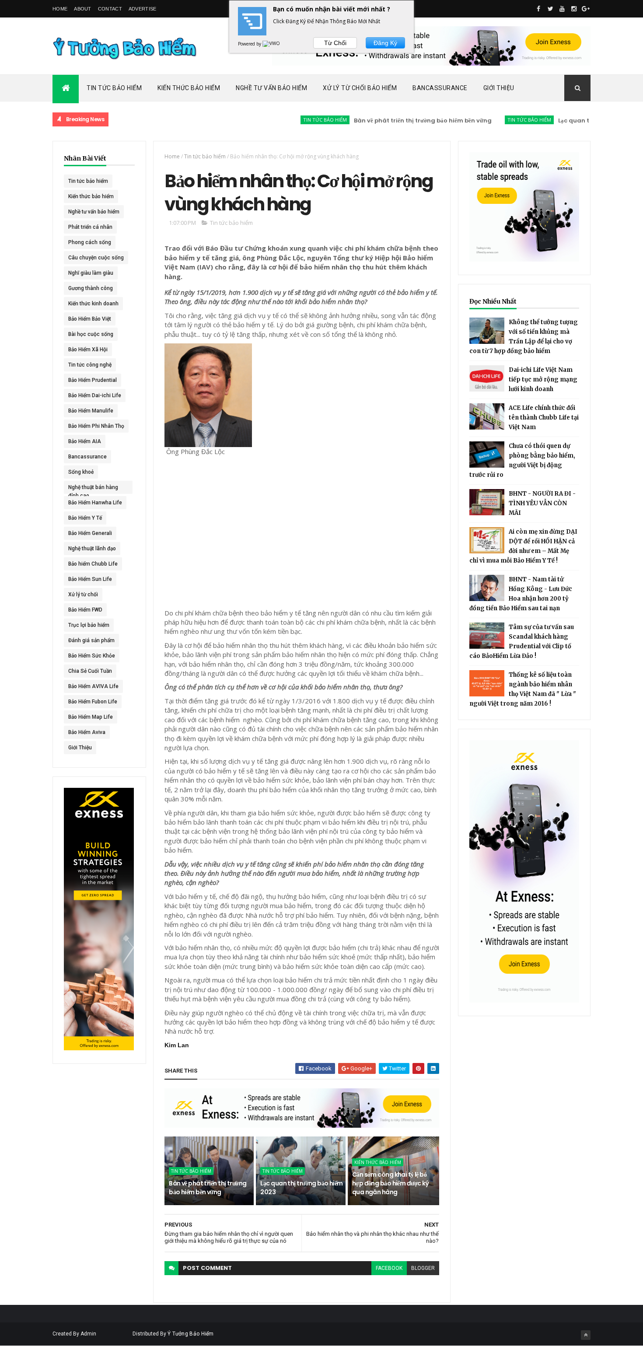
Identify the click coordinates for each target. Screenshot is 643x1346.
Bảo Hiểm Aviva (86, 732)
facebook (389, 1268)
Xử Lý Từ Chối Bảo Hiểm (360, 87)
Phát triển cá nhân (90, 227)
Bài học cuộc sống (90, 334)
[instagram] (574, 8)
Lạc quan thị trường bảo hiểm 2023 (582, 120)
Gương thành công (90, 288)
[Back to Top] (586, 1335)
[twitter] (550, 8)
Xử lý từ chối (83, 594)
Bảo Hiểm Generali (90, 533)
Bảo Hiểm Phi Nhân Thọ (96, 426)
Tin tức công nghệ (90, 365)
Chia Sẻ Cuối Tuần (90, 671)
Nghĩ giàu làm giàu (90, 273)
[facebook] (538, 8)
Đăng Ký (385, 42)
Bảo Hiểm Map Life (90, 717)
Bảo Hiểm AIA (84, 441)
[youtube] (562, 8)
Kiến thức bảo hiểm (91, 196)
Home (59, 8)
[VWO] (271, 44)
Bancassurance (440, 87)
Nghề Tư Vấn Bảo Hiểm (271, 87)
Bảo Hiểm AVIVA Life (93, 686)
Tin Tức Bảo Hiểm (114, 87)
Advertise (143, 8)
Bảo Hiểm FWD (85, 610)
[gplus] (586, 8)
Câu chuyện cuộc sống (96, 258)
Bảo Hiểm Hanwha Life (95, 503)
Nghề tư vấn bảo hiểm (93, 212)
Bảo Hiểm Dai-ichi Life (94, 395)
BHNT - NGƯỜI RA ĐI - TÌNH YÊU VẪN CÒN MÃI (542, 503)
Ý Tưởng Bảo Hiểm (191, 1334)
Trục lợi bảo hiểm (88, 625)
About (82, 8)
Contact (110, 8)
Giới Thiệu (498, 87)
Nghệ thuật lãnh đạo (92, 548)
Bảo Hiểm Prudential (92, 380)
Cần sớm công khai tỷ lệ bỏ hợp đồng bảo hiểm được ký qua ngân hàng (390, 1183)
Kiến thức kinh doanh (93, 304)
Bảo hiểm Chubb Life (93, 564)
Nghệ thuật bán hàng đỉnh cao (93, 489)
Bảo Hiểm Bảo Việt (89, 319)
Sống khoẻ (81, 472)
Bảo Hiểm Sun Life (90, 579)
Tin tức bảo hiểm (298, 119)
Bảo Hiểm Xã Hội (88, 349)
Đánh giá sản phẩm (91, 640)
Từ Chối (335, 42)
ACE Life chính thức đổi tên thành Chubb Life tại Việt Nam (544, 417)
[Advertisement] (322, 474)
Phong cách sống (89, 242)
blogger (423, 1268)
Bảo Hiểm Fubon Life (92, 702)
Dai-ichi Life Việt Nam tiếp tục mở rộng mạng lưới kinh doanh (543, 379)
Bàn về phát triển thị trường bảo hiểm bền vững (396, 120)
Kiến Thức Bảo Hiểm (188, 87)
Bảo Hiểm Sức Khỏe (91, 656)
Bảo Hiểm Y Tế (85, 518)
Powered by (250, 44)
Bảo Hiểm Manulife (90, 411)
